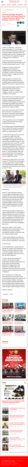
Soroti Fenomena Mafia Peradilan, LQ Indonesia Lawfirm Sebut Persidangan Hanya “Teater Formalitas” (18, 445)
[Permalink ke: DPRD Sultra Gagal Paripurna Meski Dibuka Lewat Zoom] (7, 329)
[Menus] (2, 1)
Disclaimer (14, 464)
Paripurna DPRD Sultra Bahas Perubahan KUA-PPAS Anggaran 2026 (7, 311)
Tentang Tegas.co (13, 462)
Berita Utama (5, 24)
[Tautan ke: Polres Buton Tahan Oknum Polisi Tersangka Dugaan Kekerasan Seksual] (5, 432)
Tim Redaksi (4, 462)
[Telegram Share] (23, 22)
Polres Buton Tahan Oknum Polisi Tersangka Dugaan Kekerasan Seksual (16, 431)
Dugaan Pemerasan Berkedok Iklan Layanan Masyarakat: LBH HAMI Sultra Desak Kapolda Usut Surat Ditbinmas (17, 423)
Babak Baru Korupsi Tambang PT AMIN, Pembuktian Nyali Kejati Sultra (13, 401)
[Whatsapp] (18, 25)
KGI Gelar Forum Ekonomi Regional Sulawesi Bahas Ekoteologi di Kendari (20, 322)
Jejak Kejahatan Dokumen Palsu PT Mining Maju (18, 409)
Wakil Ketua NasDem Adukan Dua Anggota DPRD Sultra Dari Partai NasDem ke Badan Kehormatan (7, 322)
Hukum (9, 24)
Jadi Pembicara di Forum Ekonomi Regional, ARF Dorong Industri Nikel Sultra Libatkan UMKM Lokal (20, 311)
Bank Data (15, 463)
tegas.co (4, 156)
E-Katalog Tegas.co (5, 464)
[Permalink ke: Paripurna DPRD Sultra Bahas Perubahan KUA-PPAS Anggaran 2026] (7, 306)
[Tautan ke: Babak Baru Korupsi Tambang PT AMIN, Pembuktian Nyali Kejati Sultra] (14, 392)
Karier (20, 464)
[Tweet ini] (20, 22)
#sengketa (5, 294)
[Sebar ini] (18, 22)
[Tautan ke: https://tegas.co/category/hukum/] (25, 383)
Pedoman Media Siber (6, 463)
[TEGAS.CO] (14, 1)
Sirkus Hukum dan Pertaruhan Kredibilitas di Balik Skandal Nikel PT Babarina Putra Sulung (17, 416)
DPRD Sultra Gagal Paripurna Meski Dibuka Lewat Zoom (7, 334)
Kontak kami (20, 460)
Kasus (4, 12)
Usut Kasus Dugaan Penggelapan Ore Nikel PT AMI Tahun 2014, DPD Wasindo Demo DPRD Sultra (17, 438)
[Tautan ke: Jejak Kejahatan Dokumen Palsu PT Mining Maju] (5, 410)
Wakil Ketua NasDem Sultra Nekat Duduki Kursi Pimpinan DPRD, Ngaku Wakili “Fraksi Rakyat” (20, 334)
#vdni (11, 294)
